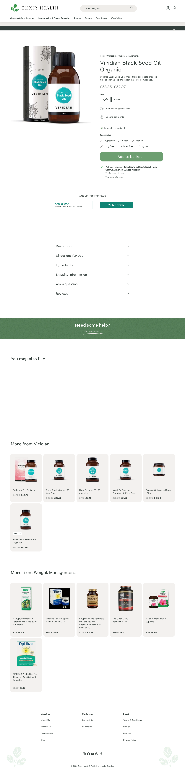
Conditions (101, 18)
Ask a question (67, 284)
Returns (127, 733)
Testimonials (47, 733)
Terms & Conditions (132, 720)
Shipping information (71, 274)
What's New (116, 18)
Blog (43, 740)
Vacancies (87, 727)
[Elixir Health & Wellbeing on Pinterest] (96, 753)
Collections (112, 56)
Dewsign (110, 766)
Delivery (127, 727)
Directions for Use (69, 255)
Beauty (77, 18)
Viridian (41, 443)
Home (102, 56)
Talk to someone (92, 331)
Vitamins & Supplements (22, 18)
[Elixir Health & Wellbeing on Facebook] (88, 753)
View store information (115, 177)
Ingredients (64, 265)
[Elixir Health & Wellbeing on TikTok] (101, 753)
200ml (105, 99)
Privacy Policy (130, 740)
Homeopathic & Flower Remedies (54, 18)
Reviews (62, 293)
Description (64, 246)
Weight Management (128, 56)
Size (102, 94)
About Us (45, 720)
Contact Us (87, 720)
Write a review (116, 205)
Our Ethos (46, 727)
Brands (88, 18)
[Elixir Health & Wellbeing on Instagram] (84, 753)
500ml (117, 99)
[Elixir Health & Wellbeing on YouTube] (92, 753)
